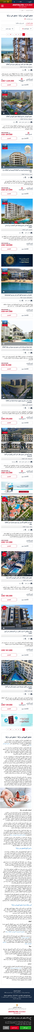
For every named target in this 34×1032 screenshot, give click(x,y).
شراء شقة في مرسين (15, 968)
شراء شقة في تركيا (26, 992)
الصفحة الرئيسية (29, 10)
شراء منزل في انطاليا (8, 992)
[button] (31, 49)
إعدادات (6, 1027)
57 (10, 34)
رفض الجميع (14, 1027)
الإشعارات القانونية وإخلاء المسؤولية (25, 997)
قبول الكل (25, 1027)
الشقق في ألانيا (25, 937)
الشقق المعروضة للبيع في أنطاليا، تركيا (15, 931)
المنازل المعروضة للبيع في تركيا (17, 835)
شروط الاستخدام (13, 997)
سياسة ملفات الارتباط (17, 998)
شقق (22, 10)
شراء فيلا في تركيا (17, 992)
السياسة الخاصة (5, 997)
